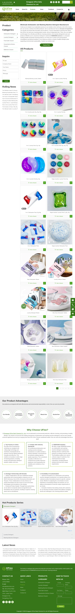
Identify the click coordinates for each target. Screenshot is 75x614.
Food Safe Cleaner (43, 590)
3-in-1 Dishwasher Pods (33, 245)
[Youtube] (59, 2)
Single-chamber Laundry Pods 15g (60, 179)
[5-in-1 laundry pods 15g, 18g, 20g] (33, 98)
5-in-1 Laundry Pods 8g (59, 112)
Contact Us (23, 592)
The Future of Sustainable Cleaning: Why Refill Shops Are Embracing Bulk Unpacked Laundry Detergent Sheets (10, 94)
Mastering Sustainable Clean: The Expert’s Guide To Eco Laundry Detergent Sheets (10, 90)
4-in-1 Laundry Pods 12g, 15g (33, 145)
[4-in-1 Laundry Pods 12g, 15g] (33, 128)
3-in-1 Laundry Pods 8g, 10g (33, 179)
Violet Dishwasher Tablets (33, 346)
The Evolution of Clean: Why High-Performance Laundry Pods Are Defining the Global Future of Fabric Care (10, 105)
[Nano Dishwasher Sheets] (33, 265)
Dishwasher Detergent (9, 506)
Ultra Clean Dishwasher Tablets (60, 312)
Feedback (22, 590)
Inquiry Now (46, 45)
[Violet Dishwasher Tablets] (33, 332)
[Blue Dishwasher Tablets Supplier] (59, 332)
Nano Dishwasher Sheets (33, 279)
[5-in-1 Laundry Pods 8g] (59, 98)
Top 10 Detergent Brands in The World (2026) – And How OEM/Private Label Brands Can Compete (10, 109)
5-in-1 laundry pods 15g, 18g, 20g (33, 112)
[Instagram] (12, 602)
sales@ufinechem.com (7, 4)
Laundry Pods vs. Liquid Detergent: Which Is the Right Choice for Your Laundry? (10, 100)
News (21, 587)
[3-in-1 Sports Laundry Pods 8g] (59, 64)
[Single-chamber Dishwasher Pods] (59, 231)
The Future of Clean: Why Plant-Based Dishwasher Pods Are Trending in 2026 (55, 548)
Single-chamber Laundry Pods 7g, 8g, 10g (60, 212)
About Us (22, 582)
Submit (6, 81)
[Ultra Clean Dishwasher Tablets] (59, 298)
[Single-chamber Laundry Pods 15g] (59, 165)
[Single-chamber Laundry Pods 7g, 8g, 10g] (59, 198)
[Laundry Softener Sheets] (59, 265)
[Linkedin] (54, 2)
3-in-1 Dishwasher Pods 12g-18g (33, 212)
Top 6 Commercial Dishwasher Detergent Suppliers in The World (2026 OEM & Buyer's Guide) (10, 96)
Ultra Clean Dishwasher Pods (60, 379)
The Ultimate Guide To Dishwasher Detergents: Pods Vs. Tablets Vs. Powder (20, 548)
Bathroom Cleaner (43, 596)
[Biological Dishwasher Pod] (33, 365)
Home (21, 579)
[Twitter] (56, 2)
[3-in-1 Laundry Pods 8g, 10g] (33, 165)
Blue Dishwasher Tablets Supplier (59, 346)
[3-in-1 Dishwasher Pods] (33, 233)
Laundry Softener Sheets (60, 279)
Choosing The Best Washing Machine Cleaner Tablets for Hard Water (10, 98)
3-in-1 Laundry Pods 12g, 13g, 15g (60, 145)
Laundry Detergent (8, 534)
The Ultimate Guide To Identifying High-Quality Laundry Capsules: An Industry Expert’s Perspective (10, 92)
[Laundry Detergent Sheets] (33, 298)
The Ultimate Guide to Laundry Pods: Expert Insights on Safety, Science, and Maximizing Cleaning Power (10, 107)
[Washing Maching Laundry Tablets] (33, 64)
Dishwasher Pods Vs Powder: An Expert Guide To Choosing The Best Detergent (20, 550)
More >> (70, 530)
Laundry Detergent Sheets (33, 312)
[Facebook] (51, 2)
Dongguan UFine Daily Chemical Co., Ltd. (15, 433)
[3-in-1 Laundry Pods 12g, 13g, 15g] (59, 131)
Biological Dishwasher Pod (33, 379)
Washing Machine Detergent (11, 537)
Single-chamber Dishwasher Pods (60, 245)
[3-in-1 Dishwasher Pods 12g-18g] (33, 198)
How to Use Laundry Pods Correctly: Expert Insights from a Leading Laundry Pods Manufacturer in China (10, 103)
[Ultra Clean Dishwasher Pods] (59, 365)
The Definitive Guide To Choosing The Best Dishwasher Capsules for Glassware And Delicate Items (55, 550)
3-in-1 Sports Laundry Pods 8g (60, 78)
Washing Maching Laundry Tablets (33, 78)
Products (22, 584)
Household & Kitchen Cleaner (46, 593)
